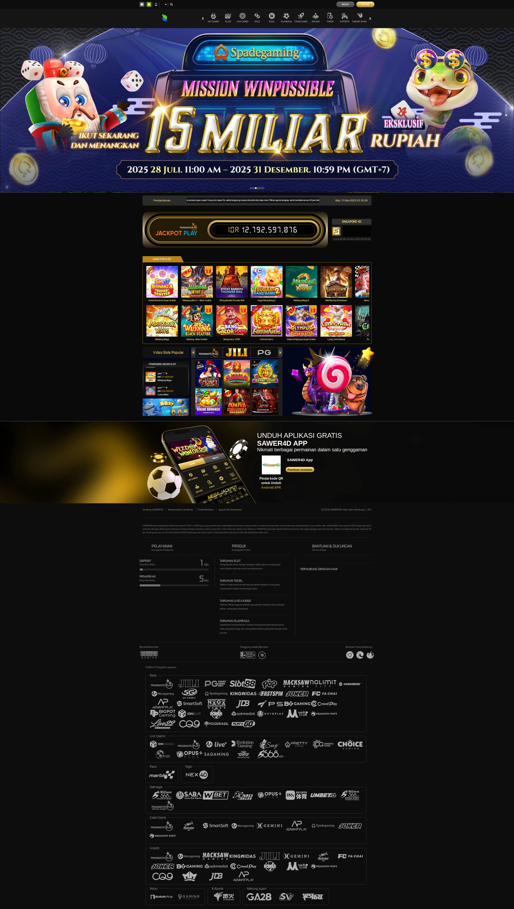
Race (257, 21)
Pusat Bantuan (206, 509)
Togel (272, 21)
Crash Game (301, 21)
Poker (330, 21)
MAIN (165, 281)
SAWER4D (147, 525)
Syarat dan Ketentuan (230, 509)
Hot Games (213, 21)
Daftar (365, 4)
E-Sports (344, 21)
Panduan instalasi (300, 469)
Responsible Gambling (180, 509)
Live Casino (242, 21)
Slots (228, 21)
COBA (211, 369)
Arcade (316, 21)
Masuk (345, 4)
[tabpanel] (257, 110)
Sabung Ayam (359, 21)
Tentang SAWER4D (153, 509)
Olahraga (286, 21)
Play (190, 233)
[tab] (209, 352)
